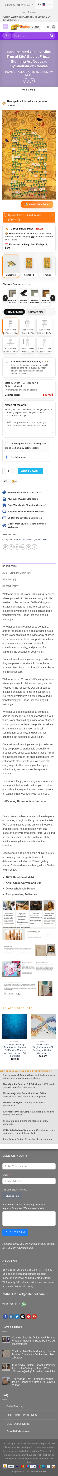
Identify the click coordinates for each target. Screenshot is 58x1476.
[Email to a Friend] (22, 547)
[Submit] (51, 35)
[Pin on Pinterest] (28, 547)
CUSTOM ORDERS (18, 1423)
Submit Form (15, 1232)
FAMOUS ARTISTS (27, 71)
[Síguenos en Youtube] (34, 1316)
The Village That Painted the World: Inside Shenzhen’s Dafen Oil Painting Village (33, 1382)
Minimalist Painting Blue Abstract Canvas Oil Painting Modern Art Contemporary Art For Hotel (15, 1050)
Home (9, 71)
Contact (33, 13)
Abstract (17, 539)
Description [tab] (9, 566)
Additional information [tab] (16, 573)
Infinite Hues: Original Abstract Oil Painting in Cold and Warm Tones (43, 1048)
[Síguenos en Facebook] (5, 1316)
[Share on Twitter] (17, 547)
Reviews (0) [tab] (9, 579)
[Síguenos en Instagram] (11, 1316)
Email (5, 1175)
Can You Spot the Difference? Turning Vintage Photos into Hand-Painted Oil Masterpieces (33, 1340)
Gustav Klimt (41, 539)
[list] (29, 298)
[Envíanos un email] (22, 1316)
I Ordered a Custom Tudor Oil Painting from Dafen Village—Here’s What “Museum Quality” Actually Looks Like (34, 1368)
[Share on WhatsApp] (5, 547)
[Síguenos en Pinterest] (28, 1316)
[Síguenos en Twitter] (17, 1316)
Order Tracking (14, 1406)
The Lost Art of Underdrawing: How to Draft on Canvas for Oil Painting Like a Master (33, 1354)
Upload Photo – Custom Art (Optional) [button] (24, 217)
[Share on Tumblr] (34, 547)
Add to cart (30, 470)
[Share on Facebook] (11, 547)
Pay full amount (18, 457)
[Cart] (54, 26)
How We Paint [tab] (10, 586)
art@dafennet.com (32, 1294)
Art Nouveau (28, 539)
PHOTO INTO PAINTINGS (21, 1415)
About (24, 13)
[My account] (48, 26)
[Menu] (5, 26)
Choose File (12, 1196)
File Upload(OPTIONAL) (14, 1189)
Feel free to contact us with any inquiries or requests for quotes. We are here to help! (24, 1206)
